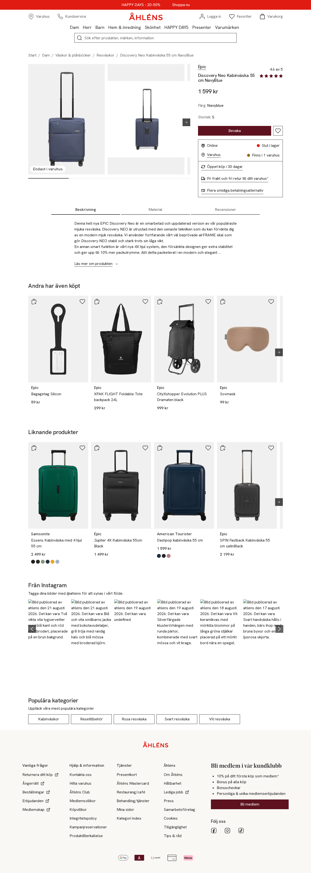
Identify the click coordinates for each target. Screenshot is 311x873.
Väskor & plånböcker (73, 55)
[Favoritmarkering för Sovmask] (271, 301)
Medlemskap (33, 809)
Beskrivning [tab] (85, 209)
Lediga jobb (173, 792)
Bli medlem (249, 804)
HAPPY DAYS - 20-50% (140, 4)
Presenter (201, 27)
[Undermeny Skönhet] (163, 27)
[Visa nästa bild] (184, 122)
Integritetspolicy (83, 818)
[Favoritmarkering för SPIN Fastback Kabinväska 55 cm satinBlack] (271, 448)
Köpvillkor (78, 809)
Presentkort (127, 774)
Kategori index (129, 818)
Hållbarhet (172, 783)
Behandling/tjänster (133, 800)
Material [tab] (155, 209)
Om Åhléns (173, 774)
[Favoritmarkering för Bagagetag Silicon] (82, 301)
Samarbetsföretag (179, 809)
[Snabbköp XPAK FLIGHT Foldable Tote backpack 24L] (97, 301)
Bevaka (234, 130)
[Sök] (79, 38)
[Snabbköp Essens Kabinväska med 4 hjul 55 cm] (34, 448)
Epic (202, 66)
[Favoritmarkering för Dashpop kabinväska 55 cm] (208, 448)
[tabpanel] (155, 241)
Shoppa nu (181, 4)
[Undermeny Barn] (106, 27)
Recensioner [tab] (225, 209)
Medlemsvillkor (82, 800)
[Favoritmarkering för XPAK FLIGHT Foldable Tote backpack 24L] (145, 301)
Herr (87, 27)
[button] (48, 628)
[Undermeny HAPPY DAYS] (190, 27)
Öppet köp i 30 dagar (225, 166)
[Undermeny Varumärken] (241, 27)
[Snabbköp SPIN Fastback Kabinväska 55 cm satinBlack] (223, 448)
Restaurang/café (131, 792)
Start (32, 55)
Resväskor (105, 55)
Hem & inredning (124, 27)
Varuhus (214, 154)
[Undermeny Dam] (81, 27)
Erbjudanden (32, 800)
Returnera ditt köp (37, 774)
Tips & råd (172, 835)
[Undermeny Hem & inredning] (143, 27)
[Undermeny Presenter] (213, 27)
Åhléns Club (79, 792)
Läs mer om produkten (93, 263)
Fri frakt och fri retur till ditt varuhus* (237, 178)
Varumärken (227, 27)
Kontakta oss (80, 774)
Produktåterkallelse (86, 835)
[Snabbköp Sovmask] (223, 301)
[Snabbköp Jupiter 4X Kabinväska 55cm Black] (97, 448)
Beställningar (33, 792)
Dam (74, 27)
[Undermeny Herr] (94, 27)
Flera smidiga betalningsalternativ (235, 190)
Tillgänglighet (175, 827)
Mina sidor (125, 809)
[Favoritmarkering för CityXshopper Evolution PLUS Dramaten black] (208, 301)
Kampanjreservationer (88, 827)
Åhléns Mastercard (133, 783)
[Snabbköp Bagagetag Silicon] (34, 301)
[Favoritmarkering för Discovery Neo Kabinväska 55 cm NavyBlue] (278, 131)
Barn (99, 27)
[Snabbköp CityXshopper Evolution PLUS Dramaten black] (160, 301)
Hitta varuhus (80, 783)
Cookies (171, 818)
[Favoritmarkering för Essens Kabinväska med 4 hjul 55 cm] (82, 448)
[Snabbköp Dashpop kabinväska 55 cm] (160, 448)
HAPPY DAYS (176, 27)
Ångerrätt (30, 783)
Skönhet (153, 27)
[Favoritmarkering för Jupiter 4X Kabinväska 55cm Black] (145, 448)
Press (169, 800)
